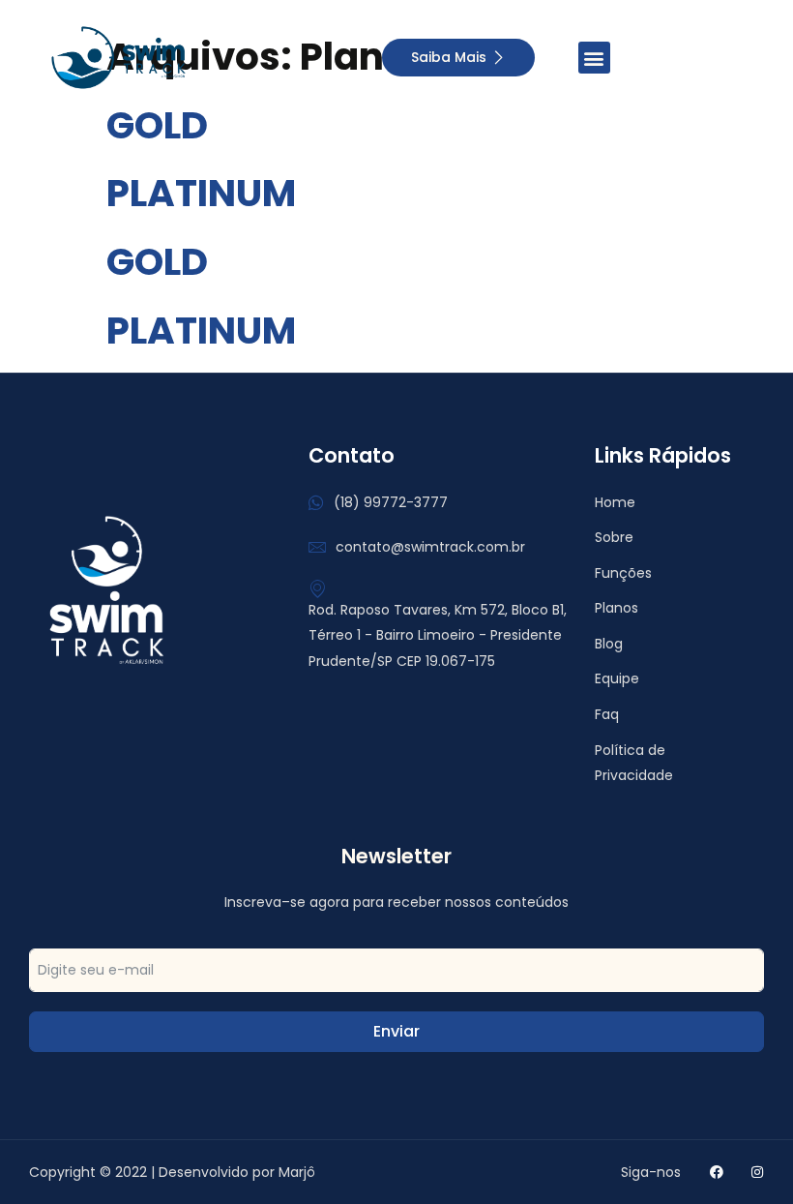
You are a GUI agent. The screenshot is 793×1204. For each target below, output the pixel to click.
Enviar (396, 1031)
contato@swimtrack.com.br (430, 547)
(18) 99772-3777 (391, 502)
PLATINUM (201, 193)
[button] (594, 58)
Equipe (617, 678)
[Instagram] (757, 1172)
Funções (623, 573)
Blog (609, 643)
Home (615, 502)
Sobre (614, 537)
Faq (607, 714)
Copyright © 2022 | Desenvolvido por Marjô (172, 1172)
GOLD (157, 125)
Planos (616, 607)
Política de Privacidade (634, 763)
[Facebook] (716, 1172)
